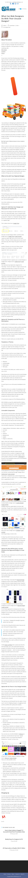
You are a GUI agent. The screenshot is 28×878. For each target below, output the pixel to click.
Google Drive (16, 223)
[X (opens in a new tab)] (10, 4)
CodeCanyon (21, 456)
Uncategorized (6, 27)
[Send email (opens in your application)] (18, 4)
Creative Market (19, 503)
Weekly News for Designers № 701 (14, 839)
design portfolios (8, 645)
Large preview (18, 236)
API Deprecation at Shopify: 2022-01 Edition (14, 848)
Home (5, 874)
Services (9, 874)
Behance (21, 734)
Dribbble (18, 530)
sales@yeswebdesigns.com (18, 2)
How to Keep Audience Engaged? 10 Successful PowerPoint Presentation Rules (14, 831)
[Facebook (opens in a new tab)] (13, 4)
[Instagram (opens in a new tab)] (15, 4)
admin (4, 25)
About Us (22, 874)
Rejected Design (20, 579)
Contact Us (17, 874)
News (13, 874)
